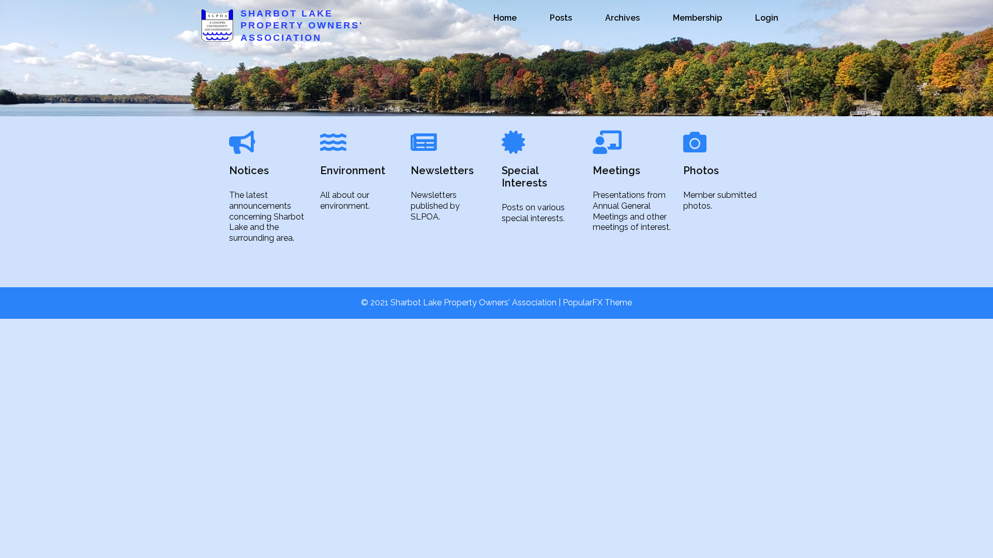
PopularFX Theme (597, 302)
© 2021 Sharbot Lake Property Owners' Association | (462, 302)
